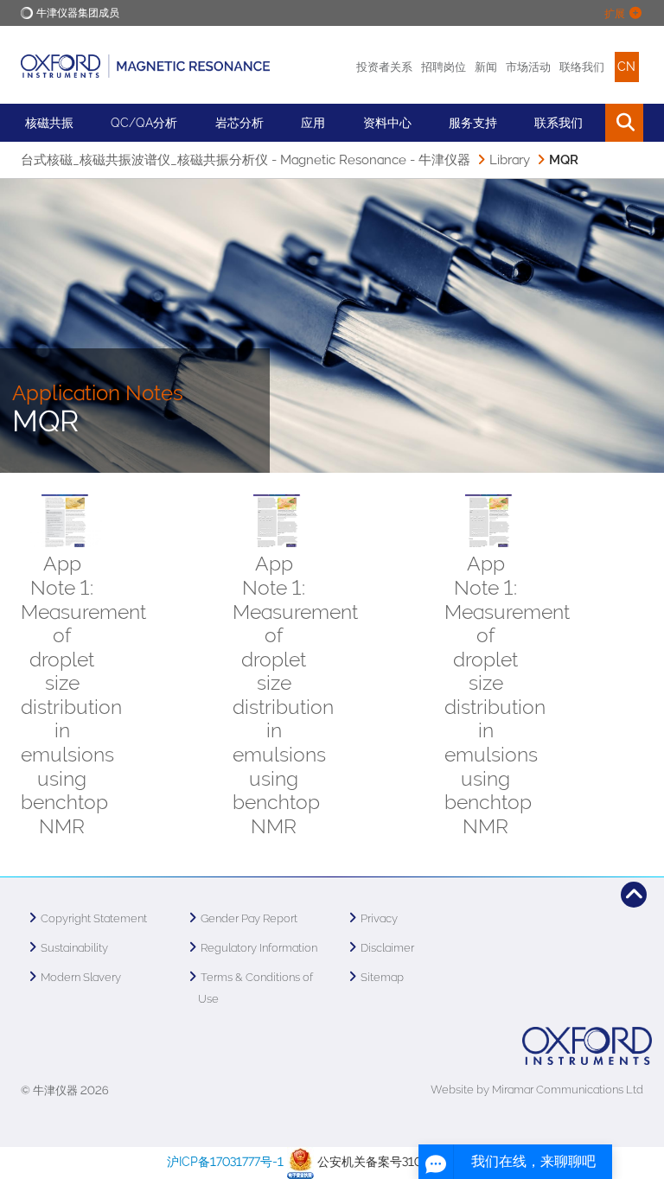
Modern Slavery (81, 977)
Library (509, 160)
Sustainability (74, 947)
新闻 (486, 67)
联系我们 (558, 123)
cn (626, 66)
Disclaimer (387, 947)
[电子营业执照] (300, 1162)
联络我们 (581, 67)
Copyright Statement (94, 918)
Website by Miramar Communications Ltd (537, 1089)
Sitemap (382, 977)
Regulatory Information (259, 947)
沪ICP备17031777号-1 (225, 1162)
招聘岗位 (443, 67)
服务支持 (473, 123)
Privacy (379, 918)
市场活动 (528, 67)
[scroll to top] (634, 895)
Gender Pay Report (249, 918)
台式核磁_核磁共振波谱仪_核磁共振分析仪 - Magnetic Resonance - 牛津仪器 (245, 160)
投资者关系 (384, 67)
